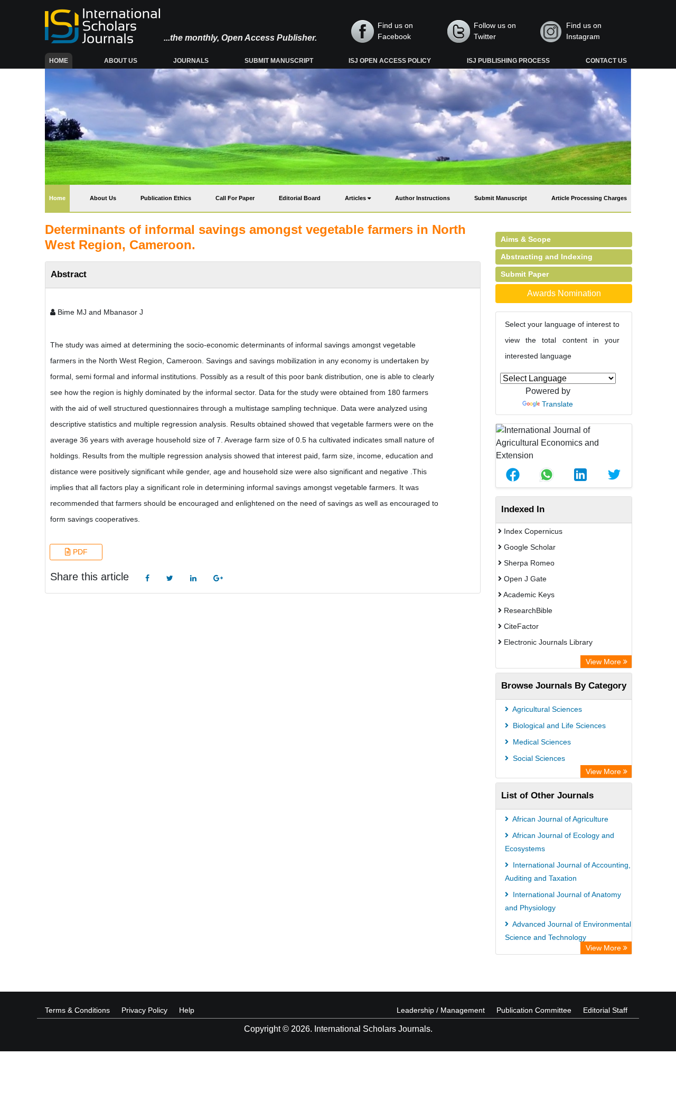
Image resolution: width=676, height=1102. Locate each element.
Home (60, 60)
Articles (356, 198)
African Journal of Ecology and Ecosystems (559, 842)
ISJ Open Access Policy (390, 60)
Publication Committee (533, 1010)
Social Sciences (538, 758)
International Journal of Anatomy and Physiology (563, 901)
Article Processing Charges (589, 198)
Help (186, 1010)
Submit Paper (525, 274)
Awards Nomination (564, 293)
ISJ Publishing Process (508, 60)
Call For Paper (235, 198)
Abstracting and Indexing (547, 256)
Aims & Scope (526, 239)
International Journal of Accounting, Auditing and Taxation (568, 871)
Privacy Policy (144, 1010)
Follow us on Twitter (495, 31)
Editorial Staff (605, 1010)
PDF (79, 552)
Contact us (606, 60)
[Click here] (147, 578)
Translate (557, 404)
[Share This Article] (513, 474)
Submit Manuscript (279, 60)
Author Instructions (422, 198)
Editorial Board (300, 198)
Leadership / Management (441, 1010)
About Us (120, 60)
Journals (191, 60)
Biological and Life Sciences (558, 725)
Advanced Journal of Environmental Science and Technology (568, 930)
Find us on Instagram (584, 31)
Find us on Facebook (395, 31)
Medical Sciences (541, 742)
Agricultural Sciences (546, 709)
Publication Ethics (165, 198)
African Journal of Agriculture (559, 819)
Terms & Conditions (77, 1010)
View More (604, 661)
